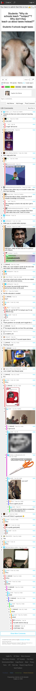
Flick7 (6, 514)
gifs (3, 87)
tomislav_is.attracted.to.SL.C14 (17, 455)
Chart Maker (30, 659)
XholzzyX (7, 337)
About (26, 662)
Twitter (11, 673)
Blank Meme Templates (9, 659)
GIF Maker (16, 656)
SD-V (6, 291)
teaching (30, 87)
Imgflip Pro (9, 656)
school (24, 87)
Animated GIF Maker (25, 639)
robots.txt (9, 226)
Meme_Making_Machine (11, 153)
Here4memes (8, 331)
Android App (18, 673)
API (9, 665)
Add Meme (10, 103)
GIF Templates (21, 659)
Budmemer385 (10, 129)
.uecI (9, 124)
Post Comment (30, 103)
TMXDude (7, 215)
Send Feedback (18, 668)
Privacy (32, 662)
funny (12, 87)
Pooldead (10, 253)
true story (18, 87)
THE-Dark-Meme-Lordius (11, 547)
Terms (5, 665)
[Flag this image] (33, 79)
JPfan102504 (8, 536)
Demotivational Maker (8, 662)
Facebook (5, 673)
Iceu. (24, 82)
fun (2, 84)
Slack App (15, 665)
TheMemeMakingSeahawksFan (13, 187)
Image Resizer (19, 662)
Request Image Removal (26, 665)
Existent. (7, 320)
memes (7, 87)
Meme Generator (25, 656)
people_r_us (8, 111)
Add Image (19, 103)
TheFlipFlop (18, 620)
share (26, 79)
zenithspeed (8, 221)
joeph (8, 302)
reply (34, 111)
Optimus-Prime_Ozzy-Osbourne (13, 369)
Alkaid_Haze (10, 194)
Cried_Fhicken (9, 277)
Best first (30, 108)
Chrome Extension (28, 673)
